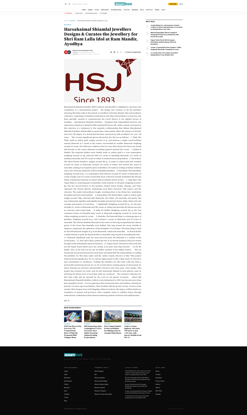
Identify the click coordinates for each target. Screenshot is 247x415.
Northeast (105, 10)
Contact (158, 374)
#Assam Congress (100, 391)
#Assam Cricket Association (103, 394)
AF (66, 52)
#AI (96, 374)
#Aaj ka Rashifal (100, 378)
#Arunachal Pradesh (101, 381)
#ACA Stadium (99, 371)
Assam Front (77, 50)
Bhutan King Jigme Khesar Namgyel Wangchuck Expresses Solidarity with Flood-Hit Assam (137, 379)
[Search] (69, 4)
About (157, 371)
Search (158, 387)
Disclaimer (159, 378)
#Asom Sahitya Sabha (101, 384)
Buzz (142, 10)
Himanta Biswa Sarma (91, 13)
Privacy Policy (160, 381)
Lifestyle (149, 10)
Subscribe (172, 4)
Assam (90, 10)
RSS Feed (159, 391)
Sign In (181, 4)
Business (135, 10)
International (116, 10)
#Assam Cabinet (100, 387)
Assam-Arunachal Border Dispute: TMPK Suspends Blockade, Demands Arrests (138, 392)
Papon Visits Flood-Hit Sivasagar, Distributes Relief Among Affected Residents (136, 386)
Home (84, 10)
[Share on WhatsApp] (111, 52)
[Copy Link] (121, 52)
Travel (157, 10)
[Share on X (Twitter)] (117, 52)
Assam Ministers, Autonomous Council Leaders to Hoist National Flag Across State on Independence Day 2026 (138, 373)
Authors (158, 384)
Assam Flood (78, 13)
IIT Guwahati (103, 13)
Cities (97, 10)
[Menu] (65, 4)
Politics (127, 10)
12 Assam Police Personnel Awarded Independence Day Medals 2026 (137, 397)
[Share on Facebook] (114, 52)
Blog (163, 10)
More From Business (73, 308)
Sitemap (158, 394)
